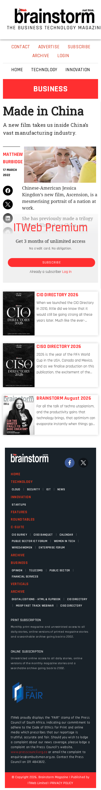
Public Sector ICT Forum (29, 541)
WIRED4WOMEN (22, 547)
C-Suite (17, 527)
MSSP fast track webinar (35, 606)
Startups (19, 505)
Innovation (21, 497)
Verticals (20, 584)
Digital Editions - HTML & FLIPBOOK (36, 599)
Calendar (66, 535)
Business (19, 562)
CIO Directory (77, 599)
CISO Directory (71, 606)
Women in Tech (64, 541)
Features (19, 512)
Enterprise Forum (52, 547)
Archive (18, 555)
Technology (22, 481)
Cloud (16, 489)
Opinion (17, 570)
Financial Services (25, 576)
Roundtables (23, 519)
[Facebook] (70, 463)
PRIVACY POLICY (61, 783)
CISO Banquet (43, 535)
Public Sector (60, 570)
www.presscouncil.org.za (29, 752)
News (61, 489)
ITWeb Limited (37, 783)
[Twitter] (83, 463)
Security (33, 489)
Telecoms (36, 570)
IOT (48, 489)
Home (15, 474)
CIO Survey (19, 535)
